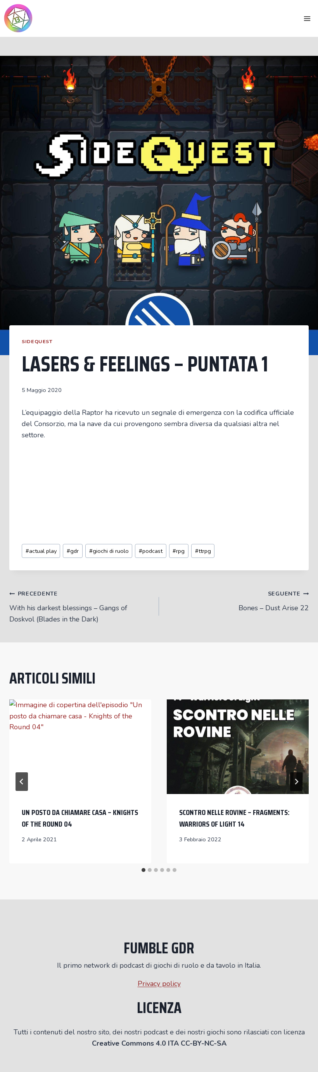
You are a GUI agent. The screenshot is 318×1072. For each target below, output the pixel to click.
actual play (41, 551)
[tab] (143, 870)
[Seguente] (296, 781)
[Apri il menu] (307, 18)
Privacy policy (159, 983)
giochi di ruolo (109, 551)
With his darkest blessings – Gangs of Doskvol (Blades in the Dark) (68, 607)
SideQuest (37, 341)
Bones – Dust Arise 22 (273, 601)
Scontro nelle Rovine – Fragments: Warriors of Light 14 (234, 818)
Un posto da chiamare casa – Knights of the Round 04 (80, 818)
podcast (150, 551)
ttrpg (203, 551)
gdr (73, 551)
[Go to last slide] (22, 781)
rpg (179, 551)
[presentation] (80, 746)
